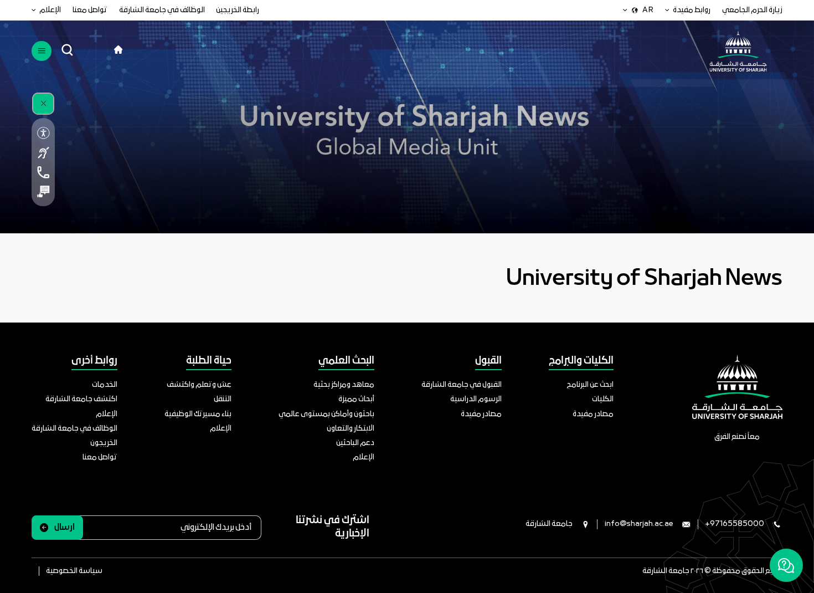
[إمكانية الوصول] (43, 132)
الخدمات (104, 385)
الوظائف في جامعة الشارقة (162, 10)
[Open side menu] (41, 50)
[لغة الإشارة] (43, 152)
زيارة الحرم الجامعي (752, 10)
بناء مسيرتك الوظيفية (197, 414)
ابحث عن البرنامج (590, 385)
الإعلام (50, 10)
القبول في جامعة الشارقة (461, 385)
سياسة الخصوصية (74, 571)
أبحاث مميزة (356, 399)
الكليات (603, 399)
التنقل (222, 399)
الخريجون (103, 443)
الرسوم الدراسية (476, 399)
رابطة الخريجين (237, 10)
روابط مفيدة (691, 10)
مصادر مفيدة (593, 414)
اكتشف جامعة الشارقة (81, 399)
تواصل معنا (90, 10)
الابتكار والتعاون (350, 428)
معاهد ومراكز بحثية (343, 385)
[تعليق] (43, 191)
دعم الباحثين (355, 443)
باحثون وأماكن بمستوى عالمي (326, 414)
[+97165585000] (43, 172)
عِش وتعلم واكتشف (199, 385)
